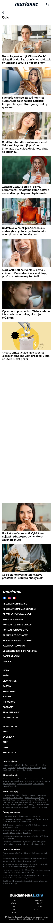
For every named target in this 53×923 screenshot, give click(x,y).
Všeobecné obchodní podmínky (20, 651)
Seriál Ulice (23, 781)
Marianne (39, 900)
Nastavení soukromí (14, 646)
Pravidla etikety (8, 765)
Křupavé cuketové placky (11, 795)
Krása (6, 676)
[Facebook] (4, 598)
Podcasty (8, 707)
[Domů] (26, 3)
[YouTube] (14, 598)
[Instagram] (9, 598)
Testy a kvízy (33, 765)
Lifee (5, 747)
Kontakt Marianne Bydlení (17, 625)
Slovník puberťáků (21, 765)
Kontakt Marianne (13, 619)
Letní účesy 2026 (38, 784)
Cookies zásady (11, 656)
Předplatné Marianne (15, 604)
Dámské (39, 903)
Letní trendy (17, 770)
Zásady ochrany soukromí (17, 640)
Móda (6, 670)
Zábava (7, 686)
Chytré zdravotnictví (36, 781)
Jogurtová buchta (27, 800)
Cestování (11, 768)
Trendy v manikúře (9, 779)
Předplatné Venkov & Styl (17, 614)
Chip (5, 742)
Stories (7, 696)
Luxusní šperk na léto (10, 786)
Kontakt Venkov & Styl (15, 630)
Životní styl (9, 681)
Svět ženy (8, 737)
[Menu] (5, 4)
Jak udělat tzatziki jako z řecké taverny (16, 802)
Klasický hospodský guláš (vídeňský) (22, 805)
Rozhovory (9, 691)
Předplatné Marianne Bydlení (19, 609)
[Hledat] (47, 3)
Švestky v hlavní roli (28, 795)
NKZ (14, 906)
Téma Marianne (11, 712)
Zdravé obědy (28, 770)
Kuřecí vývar (15, 800)
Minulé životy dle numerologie (28, 779)
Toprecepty (9, 753)
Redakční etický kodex (15, 635)
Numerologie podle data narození (28, 768)
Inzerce (7, 661)
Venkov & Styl (10, 717)
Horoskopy (9, 702)
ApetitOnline (10, 726)
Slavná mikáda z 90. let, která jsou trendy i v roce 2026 (21, 816)
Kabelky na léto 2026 (24, 784)
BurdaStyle (39, 906)
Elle (5, 731)
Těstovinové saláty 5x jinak (38, 807)
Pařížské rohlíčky (41, 800)
